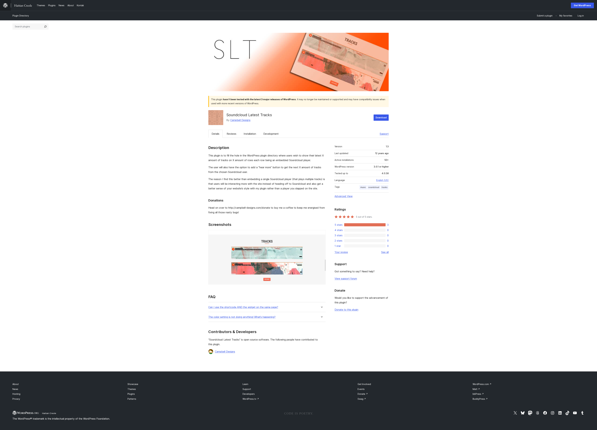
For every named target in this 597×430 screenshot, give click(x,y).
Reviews (231, 133)
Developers (249, 394)
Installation (250, 133)
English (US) (382, 180)
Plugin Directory (20, 15)
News (15, 389)
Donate (363, 394)
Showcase (132, 384)
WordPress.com (482, 384)
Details (215, 133)
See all (385, 252)
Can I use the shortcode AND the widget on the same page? (243, 307)
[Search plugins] (45, 26)
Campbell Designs (240, 120)
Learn (245, 384)
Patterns (131, 399)
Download (381, 117)
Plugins (131, 394)
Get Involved (364, 384)
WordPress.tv (251, 399)
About (15, 384)
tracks (384, 187)
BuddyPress (480, 399)
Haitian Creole (49, 413)
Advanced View (344, 196)
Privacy (16, 399)
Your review (341, 252)
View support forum (346, 278)
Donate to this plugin (346, 309)
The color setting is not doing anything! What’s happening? (241, 317)
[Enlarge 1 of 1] (321, 234)
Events (361, 389)
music (363, 187)
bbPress (478, 394)
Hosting (16, 394)
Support (384, 133)
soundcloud (373, 187)
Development (271, 133)
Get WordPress (582, 5)
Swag (362, 399)
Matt (476, 389)
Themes (131, 389)
